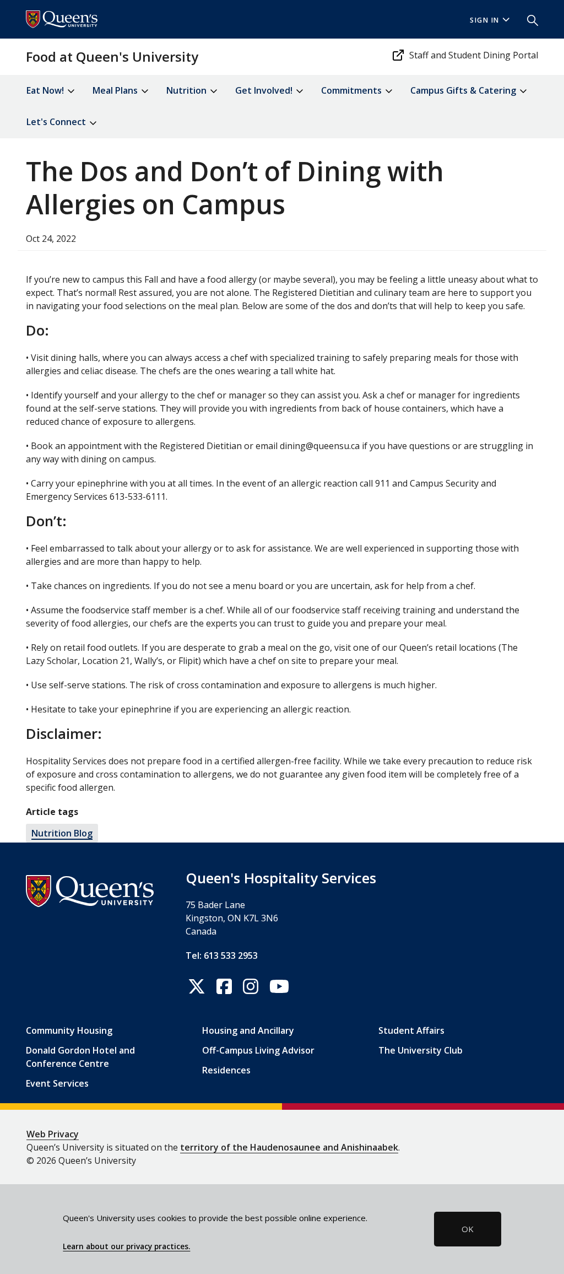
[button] (528, 19)
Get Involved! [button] (265, 90)
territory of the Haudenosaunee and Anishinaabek (289, 1147)
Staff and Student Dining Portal (473, 55)
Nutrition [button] (187, 90)
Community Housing (69, 1030)
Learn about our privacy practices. (126, 1246)
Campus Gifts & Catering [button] (464, 90)
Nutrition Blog (62, 833)
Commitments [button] (352, 90)
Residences (226, 1070)
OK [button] (468, 1228)
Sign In (485, 20)
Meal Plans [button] (116, 90)
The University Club (420, 1050)
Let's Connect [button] (57, 122)
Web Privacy (52, 1134)
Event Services (57, 1083)
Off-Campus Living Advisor (258, 1050)
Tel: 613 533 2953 (222, 955)
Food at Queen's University (112, 56)
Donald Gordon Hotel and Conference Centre (80, 1057)
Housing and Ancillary (248, 1030)
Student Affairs (411, 1030)
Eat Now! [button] (46, 90)
